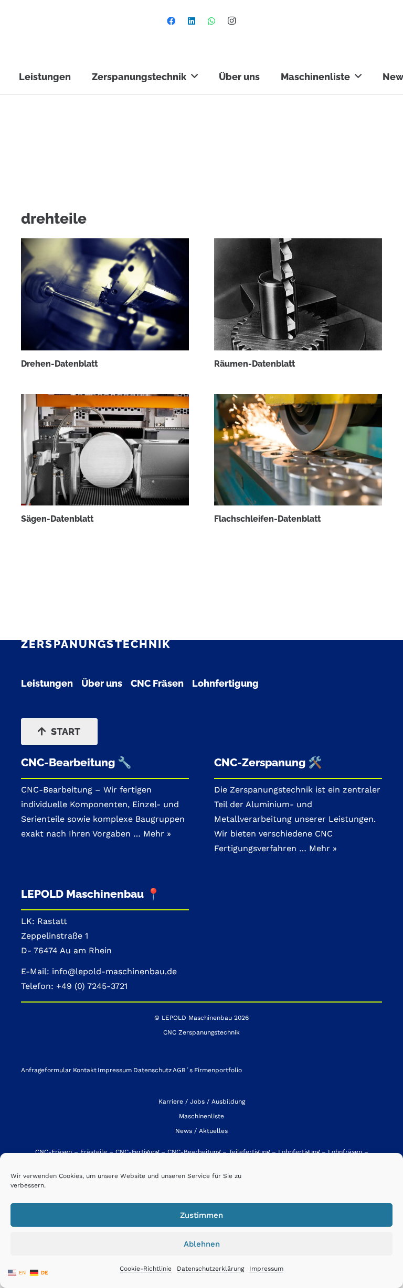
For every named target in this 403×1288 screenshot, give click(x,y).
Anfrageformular (46, 1070)
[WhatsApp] (211, 21)
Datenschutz (152, 1070)
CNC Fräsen (157, 683)
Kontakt (85, 1070)
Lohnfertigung (225, 683)
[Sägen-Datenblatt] (105, 449)
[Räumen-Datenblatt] (298, 294)
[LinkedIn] (191, 21)
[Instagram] (232, 21)
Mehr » (323, 848)
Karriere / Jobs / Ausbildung (201, 1101)
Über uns (101, 683)
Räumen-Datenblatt (254, 364)
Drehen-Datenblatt (59, 364)
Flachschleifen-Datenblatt (267, 519)
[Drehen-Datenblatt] (105, 294)
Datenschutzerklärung (210, 1268)
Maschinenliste (201, 1116)
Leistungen (47, 683)
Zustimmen (201, 1215)
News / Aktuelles (201, 1131)
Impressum (266, 1268)
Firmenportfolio (218, 1070)
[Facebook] (171, 21)
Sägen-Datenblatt (57, 519)
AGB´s (183, 1070)
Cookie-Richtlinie (146, 1268)
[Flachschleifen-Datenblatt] (298, 449)
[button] (194, 76)
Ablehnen (202, 1244)
